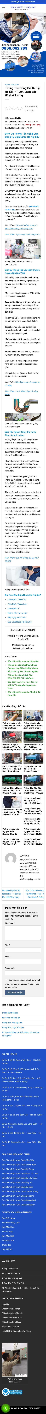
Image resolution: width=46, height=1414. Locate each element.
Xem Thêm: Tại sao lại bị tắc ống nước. (22, 234)
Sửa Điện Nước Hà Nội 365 (20, 622)
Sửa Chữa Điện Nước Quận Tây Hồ (17, 1182)
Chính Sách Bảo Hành (11, 1322)
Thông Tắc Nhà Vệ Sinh (12, 1022)
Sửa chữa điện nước (25, 225)
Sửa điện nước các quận (26, 382)
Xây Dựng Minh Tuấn (17, 617)
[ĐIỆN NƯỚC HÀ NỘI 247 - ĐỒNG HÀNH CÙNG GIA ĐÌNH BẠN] (23, 8)
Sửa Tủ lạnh (7, 1231)
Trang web (10, 968)
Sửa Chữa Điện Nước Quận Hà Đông (18, 1169)
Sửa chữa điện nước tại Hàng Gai (23, 661)
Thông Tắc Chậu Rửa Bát (13, 1027)
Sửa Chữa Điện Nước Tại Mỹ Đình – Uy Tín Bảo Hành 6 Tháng (35, 893)
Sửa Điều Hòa (8, 1240)
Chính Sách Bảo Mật (11, 1309)
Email (8, 957)
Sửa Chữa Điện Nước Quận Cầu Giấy (18, 1160)
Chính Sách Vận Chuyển (12, 1313)
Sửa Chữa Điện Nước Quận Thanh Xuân (19, 1165)
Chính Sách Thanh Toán (12, 1317)
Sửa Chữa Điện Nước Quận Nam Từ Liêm (20, 1173)
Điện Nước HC (14, 608)
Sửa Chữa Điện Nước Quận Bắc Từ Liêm (19, 1178)
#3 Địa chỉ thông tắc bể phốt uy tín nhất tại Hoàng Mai (20, 1034)
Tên (7, 945)
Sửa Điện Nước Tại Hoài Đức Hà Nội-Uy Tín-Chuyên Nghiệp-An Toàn (22, 685)
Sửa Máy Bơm (8, 1227)
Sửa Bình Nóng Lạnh (11, 1222)
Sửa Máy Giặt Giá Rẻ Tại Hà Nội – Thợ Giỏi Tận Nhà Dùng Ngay (11, 893)
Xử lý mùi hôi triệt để (11, 1018)
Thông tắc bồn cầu (10, 1013)
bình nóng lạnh (16, 228)
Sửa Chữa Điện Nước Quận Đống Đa (18, 1196)
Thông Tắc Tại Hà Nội (17, 613)
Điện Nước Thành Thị (17, 599)
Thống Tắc (6, 1245)
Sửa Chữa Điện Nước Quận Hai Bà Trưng (20, 1191)
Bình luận (10, 923)
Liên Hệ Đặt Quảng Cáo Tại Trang (16, 1331)
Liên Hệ (5, 1304)
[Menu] (3, 8)
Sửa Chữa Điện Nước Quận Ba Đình (17, 1187)
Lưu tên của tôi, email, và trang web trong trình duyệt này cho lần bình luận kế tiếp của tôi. (22, 984)
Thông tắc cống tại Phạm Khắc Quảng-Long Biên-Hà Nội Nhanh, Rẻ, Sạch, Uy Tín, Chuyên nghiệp (23, 668)
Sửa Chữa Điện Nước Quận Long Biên (18, 1205)
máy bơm (28, 228)
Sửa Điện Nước (8, 1218)
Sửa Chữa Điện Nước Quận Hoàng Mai (19, 1200)
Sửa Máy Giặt (8, 1236)
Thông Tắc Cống (12, 85)
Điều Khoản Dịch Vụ (10, 1326)
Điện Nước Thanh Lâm (17, 604)
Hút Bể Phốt (7, 1249)
